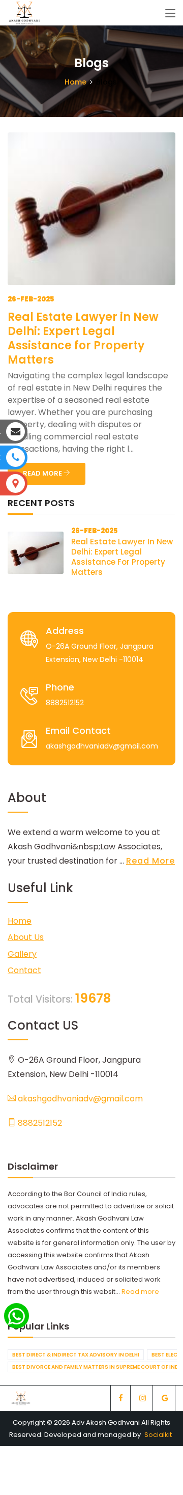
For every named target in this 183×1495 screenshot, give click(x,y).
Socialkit (158, 1434)
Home (75, 82)
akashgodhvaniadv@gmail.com (79, 1098)
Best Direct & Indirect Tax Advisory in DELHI (75, 1355)
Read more (140, 1291)
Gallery (22, 954)
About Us (26, 937)
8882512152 (39, 1123)
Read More (150, 861)
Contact (24, 970)
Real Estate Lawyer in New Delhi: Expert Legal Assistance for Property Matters (83, 338)
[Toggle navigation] (170, 13)
